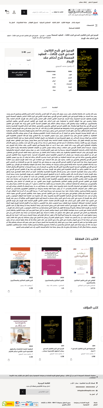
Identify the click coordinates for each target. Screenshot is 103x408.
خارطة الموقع (95, 404)
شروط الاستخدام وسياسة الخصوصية (81, 404)
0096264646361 (80, 387)
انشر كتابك (56, 22)
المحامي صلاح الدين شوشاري (86, 285)
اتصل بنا (12, 22)
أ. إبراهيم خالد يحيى (26, 285)
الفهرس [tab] (44, 107)
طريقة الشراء (65, 22)
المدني (42, 36)
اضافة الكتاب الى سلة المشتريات (19, 73)
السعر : (28, 52)
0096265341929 (90, 387)
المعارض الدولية (45, 22)
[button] (14, 12)
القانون (48, 36)
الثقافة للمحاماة (74, 28)
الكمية (29, 60)
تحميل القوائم (33, 22)
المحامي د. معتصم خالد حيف (55, 285)
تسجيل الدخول (92, 2)
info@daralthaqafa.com (86, 391)
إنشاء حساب (83, 2)
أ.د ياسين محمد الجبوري (88, 354)
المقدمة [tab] (55, 107)
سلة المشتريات (21, 22)
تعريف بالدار (76, 22)
